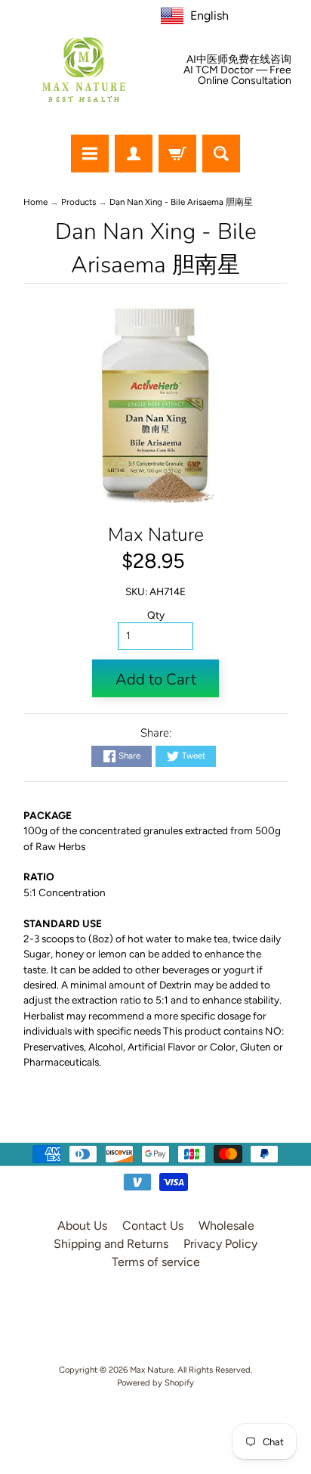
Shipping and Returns (111, 1244)
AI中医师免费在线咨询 (238, 59)
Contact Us (152, 1225)
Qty (156, 615)
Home (35, 202)
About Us (82, 1225)
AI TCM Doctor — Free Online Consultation (237, 75)
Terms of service (156, 1262)
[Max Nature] (84, 69)
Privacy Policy (220, 1244)
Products (78, 202)
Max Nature (156, 535)
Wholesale (226, 1225)
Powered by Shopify (155, 1382)
